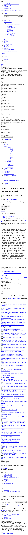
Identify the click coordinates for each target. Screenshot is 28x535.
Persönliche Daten (11, 27)
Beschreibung (4, 216)
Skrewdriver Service (9, 174)
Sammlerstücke (10, 165)
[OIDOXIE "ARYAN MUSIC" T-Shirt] (11, 446)
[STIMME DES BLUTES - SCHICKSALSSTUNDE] (14, 379)
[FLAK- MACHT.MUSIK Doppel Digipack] (12, 350)
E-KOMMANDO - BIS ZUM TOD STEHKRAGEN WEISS (10, 442)
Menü (5, 13)
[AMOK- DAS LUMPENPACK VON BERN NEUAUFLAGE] (14, 426)
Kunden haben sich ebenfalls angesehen (10, 329)
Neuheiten (6, 144)
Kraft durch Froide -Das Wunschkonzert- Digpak (13, 313)
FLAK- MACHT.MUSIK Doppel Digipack (11, 351)
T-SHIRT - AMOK (16, 450)
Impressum (6, 490)
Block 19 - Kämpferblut (20, 344)
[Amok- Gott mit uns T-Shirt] (8, 457)
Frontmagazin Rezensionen (10, 175)
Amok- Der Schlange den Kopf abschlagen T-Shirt (13, 341)
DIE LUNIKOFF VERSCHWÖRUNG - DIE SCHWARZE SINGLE (12, 325)
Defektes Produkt (8, 475)
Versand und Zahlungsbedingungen (12, 491)
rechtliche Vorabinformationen (11, 4)
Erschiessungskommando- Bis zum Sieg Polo (12, 355)
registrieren (17, 24)
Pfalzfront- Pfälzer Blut (19, 347)
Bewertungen (11, 216)
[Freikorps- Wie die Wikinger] (8, 405)
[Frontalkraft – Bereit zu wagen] (9, 401)
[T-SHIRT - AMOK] (6, 450)
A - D (11, 149)
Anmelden (9, 24)
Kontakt (6, 6)
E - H (11, 150)
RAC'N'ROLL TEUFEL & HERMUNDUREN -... (13, 391)
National (9, 147)
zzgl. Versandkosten (12, 199)
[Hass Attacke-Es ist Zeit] (7, 362)
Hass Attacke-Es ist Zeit (20, 362)
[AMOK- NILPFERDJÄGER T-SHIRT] (11, 453)
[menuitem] (15, 4)
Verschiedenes (7, 171)
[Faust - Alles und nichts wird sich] (10, 417)
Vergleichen (3, 207)
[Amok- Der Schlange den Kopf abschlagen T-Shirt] (14, 340)
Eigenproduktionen (8, 168)
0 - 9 (11, 158)
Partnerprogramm (8, 476)
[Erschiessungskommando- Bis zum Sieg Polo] (12, 354)
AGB (5, 488)
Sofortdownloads (11, 33)
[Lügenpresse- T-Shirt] (7, 330)
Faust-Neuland (13, 410)
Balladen (9, 161)
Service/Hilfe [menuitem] (10, 5)
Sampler (9, 164)
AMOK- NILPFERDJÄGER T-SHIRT (13, 453)
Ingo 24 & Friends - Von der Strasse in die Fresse (13, 334)
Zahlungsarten (10, 30)
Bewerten (3, 211)
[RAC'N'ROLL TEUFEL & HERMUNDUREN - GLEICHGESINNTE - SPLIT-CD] (14, 390)
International (10, 160)
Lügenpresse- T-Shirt (18, 330)
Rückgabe (6, 480)
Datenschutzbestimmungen (13, 298)
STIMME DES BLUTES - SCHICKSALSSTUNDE (14, 380)
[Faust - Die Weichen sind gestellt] (9, 412)
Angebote (6, 172)
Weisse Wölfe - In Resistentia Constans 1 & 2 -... (13, 319)
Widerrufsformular (8, 483)
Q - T (11, 154)
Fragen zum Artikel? (9, 271)
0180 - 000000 (4, 468)
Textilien (6, 169)
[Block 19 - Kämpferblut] (7, 344)
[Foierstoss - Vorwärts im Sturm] (9, 369)
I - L (11, 151)
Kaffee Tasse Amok (17, 337)
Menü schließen (8, 22)
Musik (5, 146)
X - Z (11, 157)
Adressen (9, 29)
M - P (11, 153)
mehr (25, 220)
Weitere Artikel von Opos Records (12, 273)
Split (8, 163)
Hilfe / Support (7, 5)
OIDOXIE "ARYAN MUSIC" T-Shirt (14, 446)
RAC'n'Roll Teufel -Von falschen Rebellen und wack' (14, 386)
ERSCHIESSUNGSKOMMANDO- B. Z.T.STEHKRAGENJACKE (10, 435)
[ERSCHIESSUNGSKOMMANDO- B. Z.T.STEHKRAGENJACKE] (14, 433)
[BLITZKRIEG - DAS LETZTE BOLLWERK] (13, 421)
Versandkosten (4, 510)
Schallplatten (10, 167)
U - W (11, 156)
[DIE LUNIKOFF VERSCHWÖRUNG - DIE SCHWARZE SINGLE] (14, 323)
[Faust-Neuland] (5, 410)
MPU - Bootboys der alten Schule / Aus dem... (12, 398)
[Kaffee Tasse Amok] (6, 337)
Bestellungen (10, 31)
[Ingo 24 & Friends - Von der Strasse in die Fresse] (13, 333)
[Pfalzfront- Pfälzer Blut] (7, 347)
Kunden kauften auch (6, 304)
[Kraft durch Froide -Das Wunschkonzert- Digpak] (13, 312)
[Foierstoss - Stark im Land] (8, 365)
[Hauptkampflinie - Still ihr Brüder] (10, 358)
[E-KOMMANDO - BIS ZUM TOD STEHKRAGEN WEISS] (14, 440)
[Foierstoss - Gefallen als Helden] (9, 373)
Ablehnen (3, 533)
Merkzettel (9, 34)
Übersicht (9, 26)
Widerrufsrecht (7, 8)
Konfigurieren (9, 533)
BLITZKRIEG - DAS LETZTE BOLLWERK (12, 422)
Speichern (3, 302)
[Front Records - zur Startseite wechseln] (11, 10)
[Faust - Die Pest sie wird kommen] (10, 308)
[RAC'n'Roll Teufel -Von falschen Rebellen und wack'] (14, 385)
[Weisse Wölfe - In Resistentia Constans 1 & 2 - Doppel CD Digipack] (14, 318)
